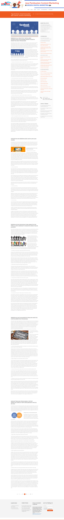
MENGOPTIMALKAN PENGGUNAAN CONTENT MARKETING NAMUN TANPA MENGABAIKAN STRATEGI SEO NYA (24, 403)
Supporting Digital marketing (44, 83)
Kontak (32, 9)
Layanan (35, 9)
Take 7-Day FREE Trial (44, 9)
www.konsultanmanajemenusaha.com (37, 513)
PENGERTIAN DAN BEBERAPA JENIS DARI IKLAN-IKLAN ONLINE (23, 139)
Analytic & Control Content (44, 85)
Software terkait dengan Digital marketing (46, 53)
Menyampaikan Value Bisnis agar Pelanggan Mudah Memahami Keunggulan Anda (26, 510)
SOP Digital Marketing (43, 71)
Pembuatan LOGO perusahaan (45, 67)
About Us (38, 9)
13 (30, 494)
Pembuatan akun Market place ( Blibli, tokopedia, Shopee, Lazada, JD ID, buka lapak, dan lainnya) (46, 48)
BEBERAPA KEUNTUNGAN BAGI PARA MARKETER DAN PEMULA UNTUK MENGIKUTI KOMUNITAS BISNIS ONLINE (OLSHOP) (24, 226)
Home (28, 9)
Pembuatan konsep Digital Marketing (45, 74)
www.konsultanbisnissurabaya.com (37, 514)
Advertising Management (44, 78)
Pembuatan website (43, 42)
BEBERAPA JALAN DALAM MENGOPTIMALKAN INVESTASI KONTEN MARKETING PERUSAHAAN (24, 318)
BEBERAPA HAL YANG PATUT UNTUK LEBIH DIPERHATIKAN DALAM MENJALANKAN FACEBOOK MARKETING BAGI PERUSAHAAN (23, 39)
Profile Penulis (51, 9)
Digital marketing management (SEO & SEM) (46, 76)
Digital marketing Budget (44, 81)
